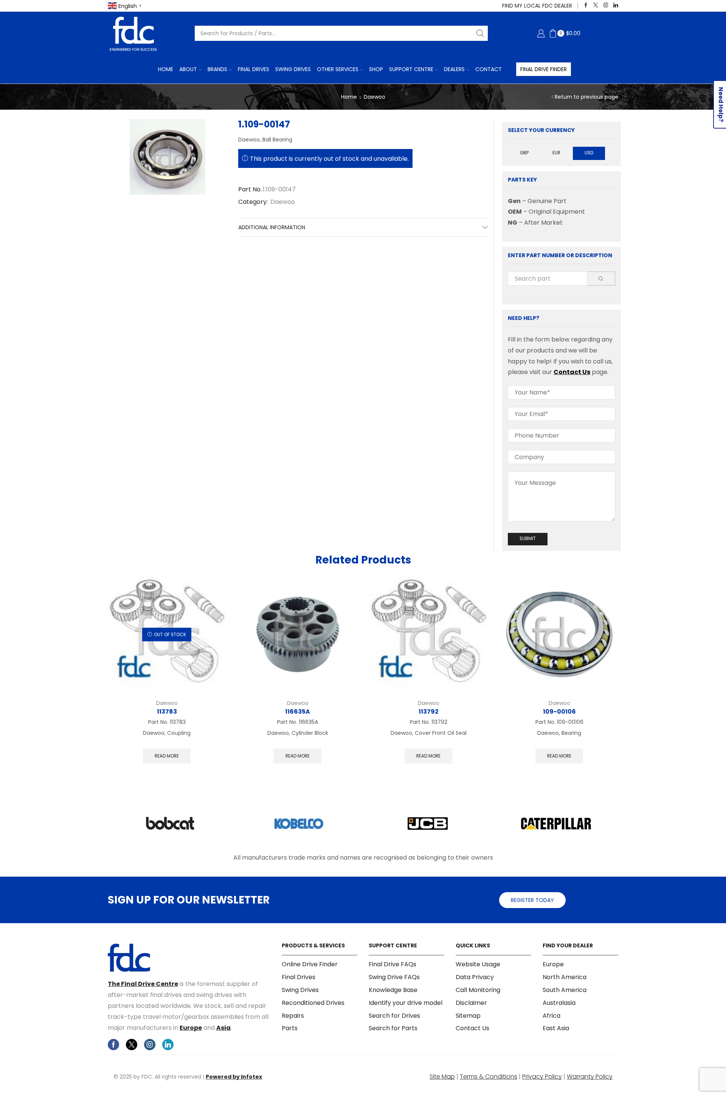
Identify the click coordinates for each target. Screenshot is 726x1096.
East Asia (556, 1028)
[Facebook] (585, 5)
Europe (191, 1027)
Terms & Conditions (488, 1076)
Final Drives (253, 69)
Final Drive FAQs (392, 964)
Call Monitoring (478, 990)
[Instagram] (605, 5)
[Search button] (480, 33)
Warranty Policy (590, 1076)
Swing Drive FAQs (394, 977)
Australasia (559, 1002)
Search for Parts (393, 1028)
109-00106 (559, 711)
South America (564, 990)
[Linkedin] (615, 5)
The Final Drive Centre (143, 984)
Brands (217, 69)
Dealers (454, 69)
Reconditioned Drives (313, 1002)
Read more (167, 756)
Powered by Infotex (234, 1076)
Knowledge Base (393, 990)
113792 (428, 711)
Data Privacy (475, 977)
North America (564, 977)
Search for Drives (394, 1015)
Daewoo (374, 97)
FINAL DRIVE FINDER (543, 69)
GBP (524, 153)
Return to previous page (586, 97)
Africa (551, 1015)
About (188, 69)
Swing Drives (293, 69)
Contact (488, 69)
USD (589, 153)
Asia (223, 1027)
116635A (297, 711)
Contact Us (572, 372)
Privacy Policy (542, 1076)
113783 (167, 711)
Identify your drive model (405, 1002)
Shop (376, 69)
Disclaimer (471, 1002)
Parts (290, 1028)
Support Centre (411, 69)
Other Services (337, 69)
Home (165, 69)
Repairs (293, 1015)
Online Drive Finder (310, 964)
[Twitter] (595, 5)
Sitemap (468, 1015)
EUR (556, 153)
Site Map (442, 1076)
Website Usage (478, 964)
